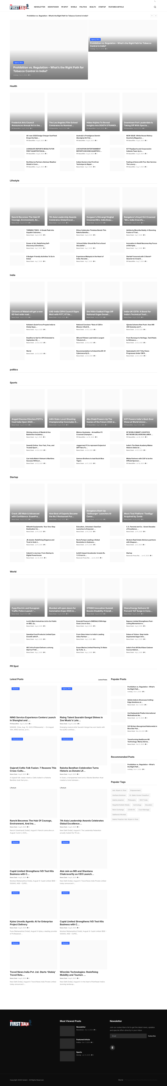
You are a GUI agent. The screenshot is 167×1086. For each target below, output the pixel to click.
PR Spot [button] (64, 7)
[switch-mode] (155, 1)
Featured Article (83, 1039)
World (28, 351)
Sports (79, 1052)
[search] (155, 7)
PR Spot (128, 1080)
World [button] (74, 7)
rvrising (15, 75)
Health (143, 1080)
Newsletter (39, 7)
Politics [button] (83, 7)
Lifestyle (13, 788)
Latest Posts (102, 680)
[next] (155, 15)
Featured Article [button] (116, 7)
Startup (129, 553)
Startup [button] (102, 7)
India (155, 1080)
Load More (57, 996)
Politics (78, 1042)
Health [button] (93, 7)
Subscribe (152, 1036)
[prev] (152, 15)
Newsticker (53, 7)
